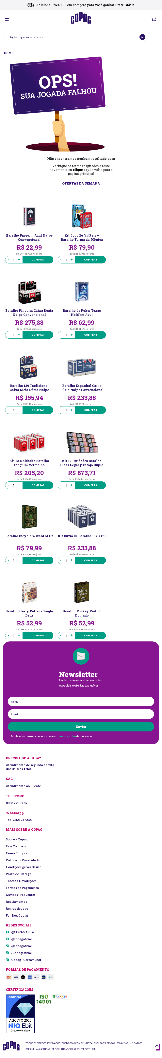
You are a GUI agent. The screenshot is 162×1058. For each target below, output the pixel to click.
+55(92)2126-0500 (19, 819)
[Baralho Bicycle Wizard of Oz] (29, 517)
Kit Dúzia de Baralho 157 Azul (82, 536)
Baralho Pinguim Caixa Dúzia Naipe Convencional (29, 312)
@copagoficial (21, 939)
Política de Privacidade (23, 860)
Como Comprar (17, 853)
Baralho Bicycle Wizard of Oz (29, 536)
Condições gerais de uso (23, 867)
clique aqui (82, 170)
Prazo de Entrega (18, 874)
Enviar (81, 726)
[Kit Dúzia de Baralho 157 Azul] (82, 517)
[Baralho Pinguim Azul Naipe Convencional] (29, 216)
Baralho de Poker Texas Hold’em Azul (82, 312)
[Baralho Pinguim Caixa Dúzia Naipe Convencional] (29, 291)
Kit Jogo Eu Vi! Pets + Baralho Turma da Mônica (82, 237)
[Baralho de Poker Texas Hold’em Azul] (82, 291)
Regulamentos (16, 901)
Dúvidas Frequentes (21, 894)
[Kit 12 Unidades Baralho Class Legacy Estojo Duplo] (82, 442)
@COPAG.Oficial (23, 932)
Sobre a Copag (16, 839)
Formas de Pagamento (22, 887)
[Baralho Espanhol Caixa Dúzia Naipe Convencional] (82, 367)
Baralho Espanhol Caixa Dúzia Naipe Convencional (82, 388)
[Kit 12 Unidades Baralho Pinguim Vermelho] (29, 442)
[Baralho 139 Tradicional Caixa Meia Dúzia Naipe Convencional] (29, 367)
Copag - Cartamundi (26, 959)
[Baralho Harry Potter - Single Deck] (29, 592)
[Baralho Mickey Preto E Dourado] (82, 592)
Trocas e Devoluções (21, 881)
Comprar (38, 259)
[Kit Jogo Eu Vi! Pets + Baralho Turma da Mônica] (82, 216)
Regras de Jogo (17, 908)
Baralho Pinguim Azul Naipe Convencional (29, 237)
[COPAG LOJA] (9, 53)
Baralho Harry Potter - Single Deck (29, 613)
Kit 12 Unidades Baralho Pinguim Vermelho (29, 463)
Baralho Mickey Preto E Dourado (82, 613)
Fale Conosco (16, 846)
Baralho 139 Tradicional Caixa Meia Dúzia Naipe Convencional (29, 388)
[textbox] (75, 37)
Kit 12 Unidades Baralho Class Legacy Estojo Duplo (81, 463)
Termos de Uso (66, 736)
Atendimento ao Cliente (23, 786)
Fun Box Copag (17, 915)
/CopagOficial (21, 953)
